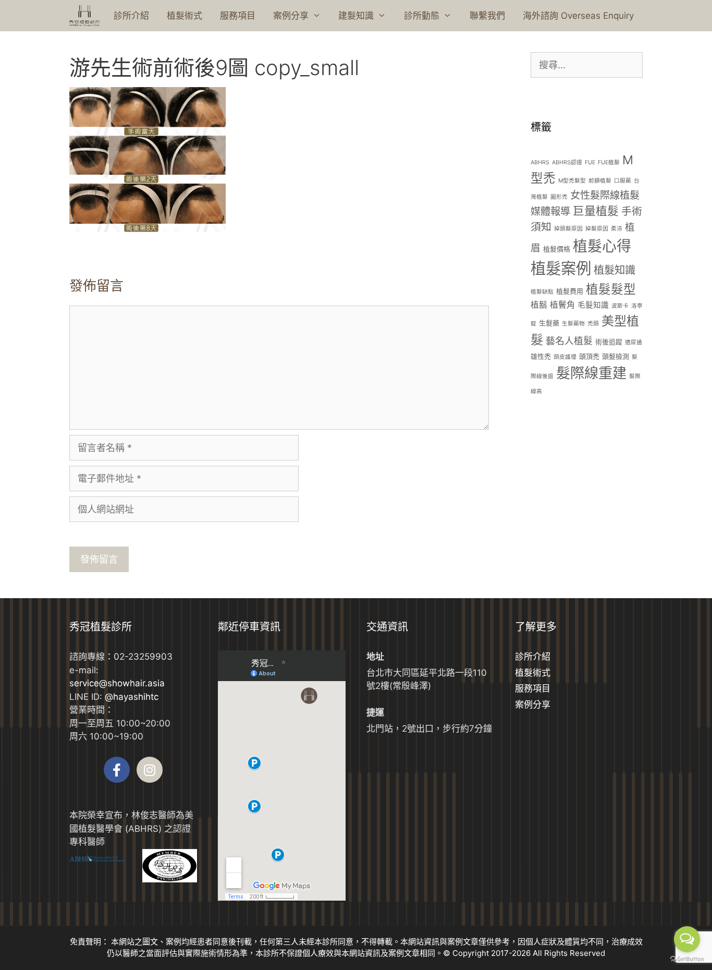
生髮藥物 (573, 323)
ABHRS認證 (567, 162)
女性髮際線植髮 (605, 195)
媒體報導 (550, 211)
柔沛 (616, 228)
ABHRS (540, 162)
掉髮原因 (596, 228)
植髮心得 (602, 246)
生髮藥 (549, 323)
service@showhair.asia (117, 683)
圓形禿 (559, 196)
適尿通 (633, 342)
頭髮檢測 (615, 356)
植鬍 (539, 305)
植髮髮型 (611, 289)
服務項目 (237, 15)
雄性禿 (541, 356)
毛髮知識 (593, 305)
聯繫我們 (487, 15)
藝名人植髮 (569, 340)
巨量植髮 (596, 210)
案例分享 (291, 15)
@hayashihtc (131, 697)
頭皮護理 (565, 357)
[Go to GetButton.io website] (687, 959)
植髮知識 (614, 269)
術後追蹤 (608, 341)
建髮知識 (356, 15)
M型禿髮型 (572, 180)
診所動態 (421, 15)
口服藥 (622, 180)
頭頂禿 (589, 356)
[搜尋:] (587, 65)
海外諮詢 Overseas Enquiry (578, 15)
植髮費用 (569, 291)
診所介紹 (131, 15)
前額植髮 (599, 180)
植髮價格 (556, 249)
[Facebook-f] (117, 770)
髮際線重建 (591, 373)
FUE (590, 162)
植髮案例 (561, 268)
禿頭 (593, 323)
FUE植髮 (609, 162)
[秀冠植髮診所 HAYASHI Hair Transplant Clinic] (84, 15)
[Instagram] (150, 770)
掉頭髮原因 (568, 228)
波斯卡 (620, 305)
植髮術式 (184, 15)
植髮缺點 (542, 291)
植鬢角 (562, 305)
